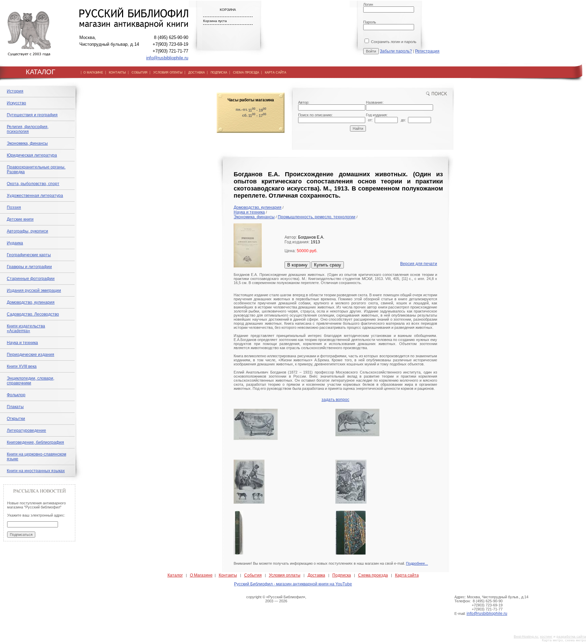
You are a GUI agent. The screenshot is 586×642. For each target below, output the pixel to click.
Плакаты (15, 406)
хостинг (546, 636)
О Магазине (201, 575)
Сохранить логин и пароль (393, 42)
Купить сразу (327, 264)
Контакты (228, 575)
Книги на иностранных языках (36, 470)
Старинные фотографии (31, 278)
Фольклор (16, 395)
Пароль (369, 22)
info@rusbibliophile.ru (167, 57)
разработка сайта (571, 636)
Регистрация (427, 51)
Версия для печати (418, 263)
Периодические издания (30, 354)
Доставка (316, 575)
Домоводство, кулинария (31, 302)
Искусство (16, 103)
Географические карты (29, 255)
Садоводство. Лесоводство (33, 314)
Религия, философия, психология (27, 129)
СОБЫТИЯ (140, 72)
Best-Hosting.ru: (526, 636)
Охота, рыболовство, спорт (33, 183)
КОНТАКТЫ (117, 72)
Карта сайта (407, 575)
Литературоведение (26, 430)
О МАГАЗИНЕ (93, 72)
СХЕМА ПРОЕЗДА (246, 72)
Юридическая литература (32, 155)
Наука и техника (22, 342)
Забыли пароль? (396, 51)
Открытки (16, 418)
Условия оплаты (284, 575)
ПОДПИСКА (219, 72)
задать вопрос (335, 399)
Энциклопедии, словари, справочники (30, 380)
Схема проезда (373, 575)
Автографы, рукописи (27, 231)
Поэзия (14, 207)
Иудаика (15, 243)
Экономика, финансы (27, 143)
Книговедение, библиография (35, 442)
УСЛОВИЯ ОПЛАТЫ (167, 72)
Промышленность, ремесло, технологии (316, 217)
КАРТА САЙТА (275, 72)
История (15, 91)
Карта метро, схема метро (564, 640)
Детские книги (20, 219)
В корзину (297, 264)
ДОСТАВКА (196, 72)
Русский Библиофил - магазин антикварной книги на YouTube (293, 584)
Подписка (341, 575)
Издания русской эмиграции (34, 290)
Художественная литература (35, 195)
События (253, 575)
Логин (368, 4)
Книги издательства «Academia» (26, 328)
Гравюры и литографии (29, 266)
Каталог (175, 575)
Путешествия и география (32, 115)
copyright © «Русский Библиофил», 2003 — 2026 (276, 599)
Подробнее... (417, 563)
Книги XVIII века (22, 366)
